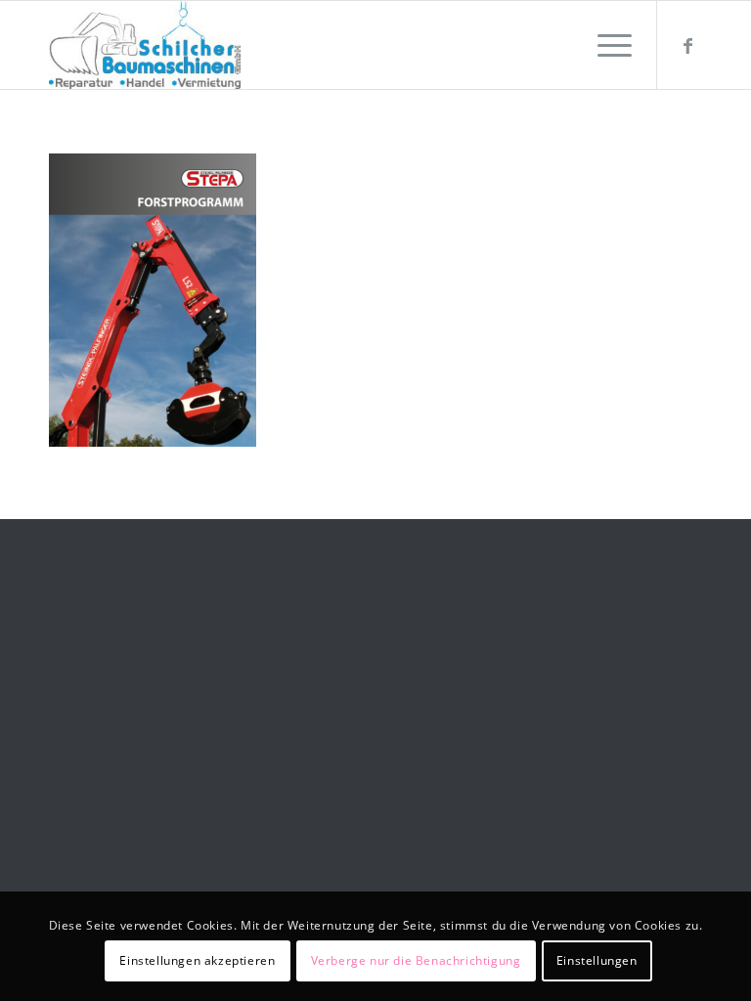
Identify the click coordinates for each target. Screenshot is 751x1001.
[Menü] (605, 45)
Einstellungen (597, 960)
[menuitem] (605, 45)
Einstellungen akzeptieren (197, 960)
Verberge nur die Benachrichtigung (416, 960)
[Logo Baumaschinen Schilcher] (145, 45)
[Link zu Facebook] (687, 45)
